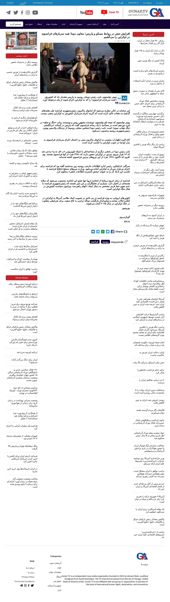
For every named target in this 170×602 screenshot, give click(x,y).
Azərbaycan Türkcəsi (42, 3)
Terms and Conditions (24, 581)
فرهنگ (39, 24)
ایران (63, 24)
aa (119, 98)
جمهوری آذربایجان (76, 24)
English (10, 3)
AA (124, 98)
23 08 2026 (133, 3)
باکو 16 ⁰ (118, 3)
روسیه (105, 241)
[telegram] (8, 12)
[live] (110, 12)
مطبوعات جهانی (55, 572)
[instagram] (27, 12)
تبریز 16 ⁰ (103, 3)
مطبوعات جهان (51, 24)
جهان (104, 24)
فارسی (23, 3)
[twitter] (16, 12)
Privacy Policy (28, 577)
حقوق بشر (29, 24)
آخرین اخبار (115, 24)
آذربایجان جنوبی (92, 24)
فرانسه (94, 241)
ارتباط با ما (147, 3)
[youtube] (86, 12)
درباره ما (159, 3)
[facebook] (22, 12)
